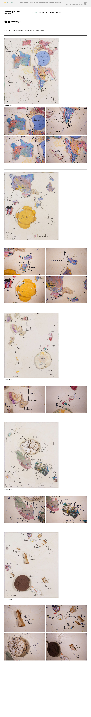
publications (23, 2)
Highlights (41, 12)
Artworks (35, 12)
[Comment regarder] (9, 22)
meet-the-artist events (39, 2)
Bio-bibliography (50, 12)
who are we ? (55, 2)
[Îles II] (5, 22)
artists (13, 2)
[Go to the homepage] (7, 2)
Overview (58, 12)
